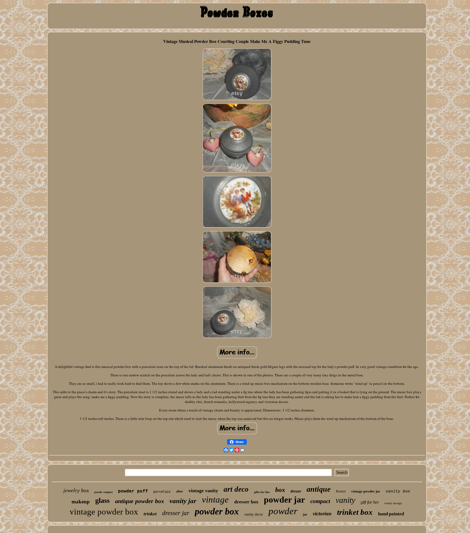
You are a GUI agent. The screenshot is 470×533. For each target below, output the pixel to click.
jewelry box (76, 490)
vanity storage (393, 503)
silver (179, 491)
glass (102, 500)
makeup (81, 501)
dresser (295, 491)
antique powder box (139, 501)
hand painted (391, 513)
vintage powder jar (365, 491)
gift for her (370, 502)
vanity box (398, 491)
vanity (345, 499)
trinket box (355, 512)
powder (283, 511)
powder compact (103, 492)
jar (305, 514)
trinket (150, 513)
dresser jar (175, 513)
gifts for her (262, 492)
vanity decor (253, 514)
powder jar (284, 499)
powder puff (133, 491)
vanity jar (182, 500)
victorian (322, 513)
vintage (215, 499)
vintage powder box (104, 511)
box (280, 489)
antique (318, 489)
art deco (236, 489)
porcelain (162, 492)
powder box (217, 511)
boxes (341, 491)
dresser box (246, 501)
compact (320, 501)
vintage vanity (203, 490)
